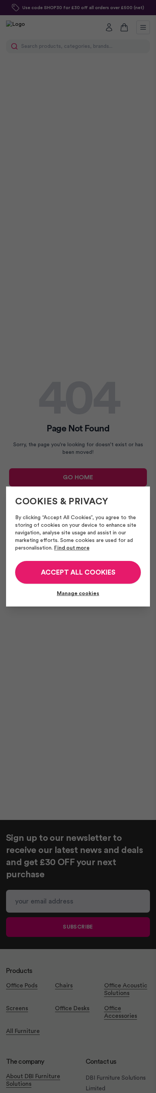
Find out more (71, 548)
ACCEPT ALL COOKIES (78, 572)
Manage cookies (78, 593)
